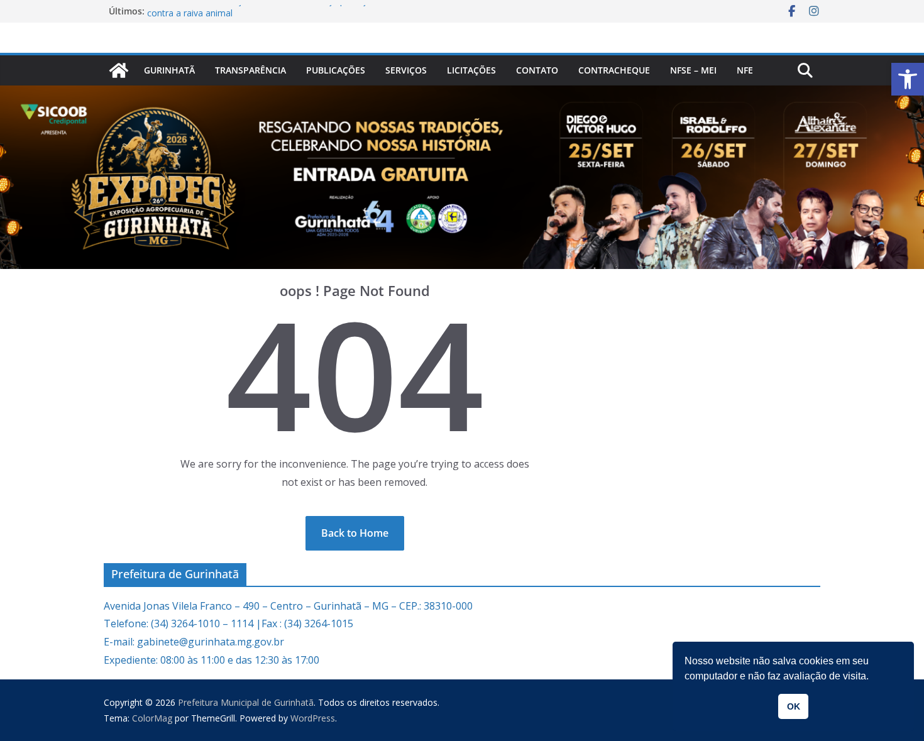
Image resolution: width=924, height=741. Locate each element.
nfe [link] (745, 70)
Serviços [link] (406, 70)
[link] (907, 79)
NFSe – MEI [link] (693, 70)
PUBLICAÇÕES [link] (335, 70)
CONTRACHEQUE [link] (614, 70)
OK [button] (793, 706)
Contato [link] (537, 70)
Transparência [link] (250, 70)
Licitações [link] (471, 70)
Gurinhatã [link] (169, 70)
